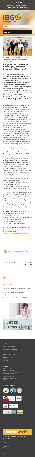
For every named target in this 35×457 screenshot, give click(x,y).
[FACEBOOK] (14, 2)
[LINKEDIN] (16, 2)
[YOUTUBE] (21, 2)
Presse (25, 6)
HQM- (4, 349)
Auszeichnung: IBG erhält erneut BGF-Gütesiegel (17, 298)
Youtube (5, 358)
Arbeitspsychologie (8, 370)
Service (18, 6)
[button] (3, 453)
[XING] (18, 2)
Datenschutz (22, 7)
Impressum (11, 7)
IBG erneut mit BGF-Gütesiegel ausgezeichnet (16, 288)
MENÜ (8, 32)
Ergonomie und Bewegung (10, 372)
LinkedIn (5, 360)
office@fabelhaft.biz (21, 233)
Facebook (6, 357)
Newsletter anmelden (9, 346)
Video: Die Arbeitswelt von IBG (25, 264)
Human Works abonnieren (10, 348)
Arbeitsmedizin (7, 369)
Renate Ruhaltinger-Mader (19, 251)
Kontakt (9, 6)
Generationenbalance (9, 376)
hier (11, 436)
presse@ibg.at (8, 233)
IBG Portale (6, 379)
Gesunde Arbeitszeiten (9, 378)
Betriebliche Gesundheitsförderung (13, 375)
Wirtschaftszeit (10, 263)
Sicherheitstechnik (8, 373)
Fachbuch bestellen (11, 349)
